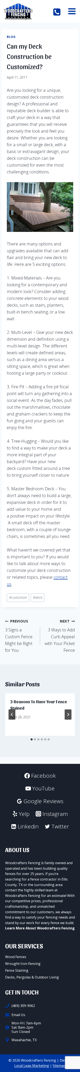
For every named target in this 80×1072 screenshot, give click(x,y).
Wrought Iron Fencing (23, 963)
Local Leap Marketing (31, 1065)
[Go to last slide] (12, 714)
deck (37, 597)
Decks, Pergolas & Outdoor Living (32, 977)
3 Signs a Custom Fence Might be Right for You (18, 636)
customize (18, 597)
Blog (11, 37)
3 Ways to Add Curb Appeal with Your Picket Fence (60, 636)
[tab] (32, 739)
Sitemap (59, 1065)
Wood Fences (15, 956)
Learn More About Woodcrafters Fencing (40, 928)
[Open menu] (72, 11)
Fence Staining (16, 970)
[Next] (68, 714)
